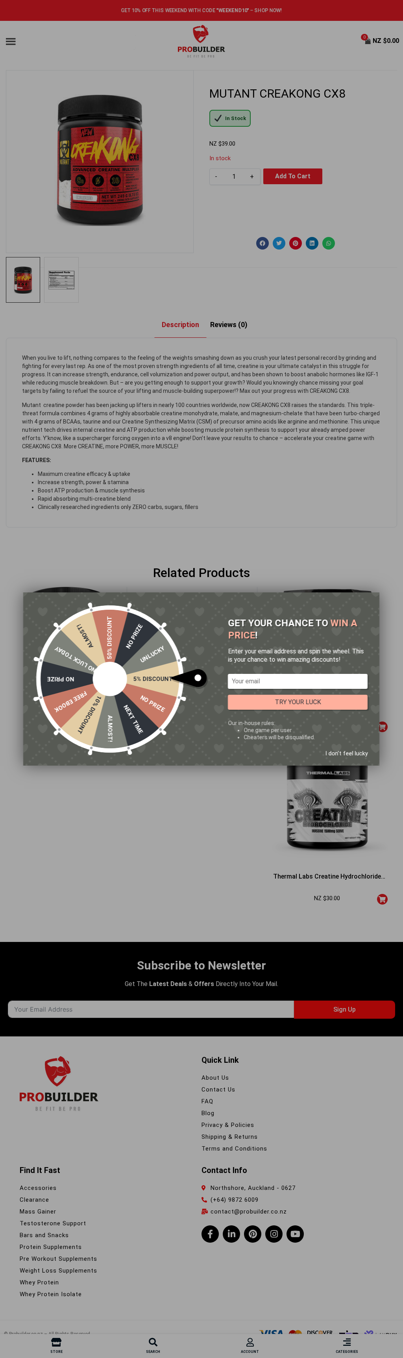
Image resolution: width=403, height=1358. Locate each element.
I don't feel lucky (346, 753)
